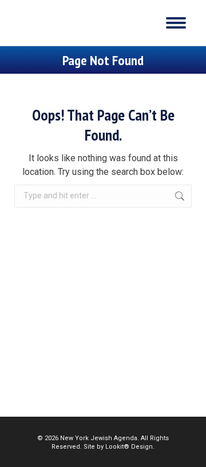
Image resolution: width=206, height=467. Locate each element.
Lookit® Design (129, 446)
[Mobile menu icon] (175, 23)
